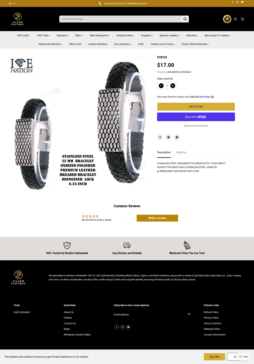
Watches (191, 35)
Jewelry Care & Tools (161, 44)
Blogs (67, 329)
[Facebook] (232, 2)
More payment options (196, 125)
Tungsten (146, 35)
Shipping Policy (212, 329)
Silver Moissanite (99, 35)
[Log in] (235, 19)
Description (164, 152)
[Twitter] (168, 137)
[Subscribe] (188, 314)
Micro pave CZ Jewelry (217, 35)
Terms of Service (212, 323)
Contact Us (70, 323)
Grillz (141, 44)
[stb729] (78, 124)
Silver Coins (75, 44)
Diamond (62, 35)
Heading (181, 152)
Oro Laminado (122, 44)
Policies (68, 317)
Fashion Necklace (97, 44)
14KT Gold (43, 35)
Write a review (157, 218)
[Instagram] (237, 2)
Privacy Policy (211, 317)
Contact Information (215, 334)
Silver (78, 35)
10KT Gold (23, 35)
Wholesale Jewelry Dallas (77, 334)
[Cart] (242, 19)
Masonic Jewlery (169, 35)
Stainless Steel (125, 35)
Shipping (161, 72)
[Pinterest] (177, 137)
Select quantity (165, 78)
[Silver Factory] (17, 19)
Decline (214, 356)
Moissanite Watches (50, 44)
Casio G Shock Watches (194, 44)
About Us (69, 312)
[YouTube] (242, 2)
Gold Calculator (22, 312)
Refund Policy (211, 312)
